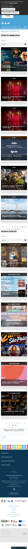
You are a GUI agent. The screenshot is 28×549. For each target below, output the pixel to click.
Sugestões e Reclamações (14, 506)
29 (7, 229)
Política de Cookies (14, 516)
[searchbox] (14, 26)
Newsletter (14, 508)
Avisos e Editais (6, 23)
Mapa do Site (14, 510)
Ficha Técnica (13, 512)
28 (25, 227)
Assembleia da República (5, 534)
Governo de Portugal (5, 530)
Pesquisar (3, 40)
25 (17, 227)
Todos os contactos (14, 493)
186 (15, 229)
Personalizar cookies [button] (7, 6)
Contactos (8, 23)
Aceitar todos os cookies (8, 9)
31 (12, 229)
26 (20, 227)
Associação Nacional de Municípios (7, 536)
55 (15, 425)
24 (15, 227)
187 (18, 229)
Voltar (4, 437)
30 (9, 229)
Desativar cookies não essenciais (10, 12)
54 (13, 425)
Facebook (14, 489)
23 (12, 227)
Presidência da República (6, 532)
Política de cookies (13, 3)
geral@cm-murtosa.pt (15, 486)
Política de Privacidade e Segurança (14, 514)
